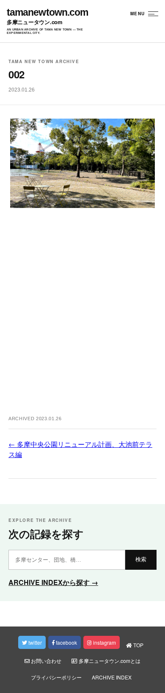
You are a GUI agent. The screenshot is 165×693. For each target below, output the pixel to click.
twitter (34, 642)
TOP (137, 645)
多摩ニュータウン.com (35, 22)
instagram (104, 642)
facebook (66, 642)
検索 (140, 559)
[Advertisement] (82, 316)
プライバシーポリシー (56, 677)
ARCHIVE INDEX (112, 677)
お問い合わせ (45, 660)
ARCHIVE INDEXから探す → (53, 582)
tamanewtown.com (47, 12)
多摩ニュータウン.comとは (108, 660)
